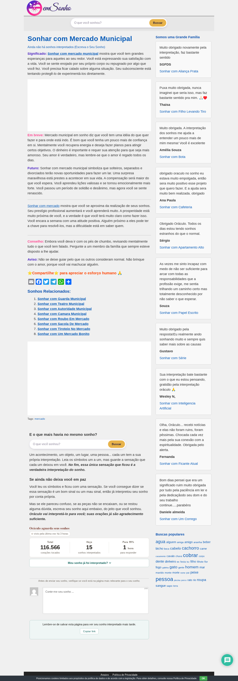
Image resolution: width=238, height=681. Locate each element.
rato (189, 580)
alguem (171, 542)
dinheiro (170, 561)
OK (203, 678)
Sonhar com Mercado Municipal (80, 39)
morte (175, 572)
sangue (161, 585)
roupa (201, 580)
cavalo (171, 556)
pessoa (164, 579)
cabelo (175, 548)
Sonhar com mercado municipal (73, 53)
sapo (169, 585)
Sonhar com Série (173, 358)
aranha (198, 542)
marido (160, 572)
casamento (161, 556)
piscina (177, 580)
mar (202, 567)
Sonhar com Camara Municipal (62, 314)
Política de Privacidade (124, 674)
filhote (200, 561)
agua (160, 541)
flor (206, 561)
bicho (159, 548)
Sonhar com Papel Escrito (179, 313)
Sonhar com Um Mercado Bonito (63, 334)
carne (203, 548)
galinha (165, 567)
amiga (180, 542)
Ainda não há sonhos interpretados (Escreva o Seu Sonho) (66, 47)
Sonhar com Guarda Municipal (62, 299)
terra (175, 586)
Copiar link (89, 631)
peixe (194, 572)
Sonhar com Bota (172, 157)
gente (181, 567)
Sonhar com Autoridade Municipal (65, 309)
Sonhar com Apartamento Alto (182, 247)
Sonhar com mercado (44, 206)
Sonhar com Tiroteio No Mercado (64, 329)
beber (206, 542)
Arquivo (105, 674)
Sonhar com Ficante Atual (179, 464)
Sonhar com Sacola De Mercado (63, 324)
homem (192, 567)
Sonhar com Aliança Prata (179, 71)
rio (194, 580)
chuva (179, 556)
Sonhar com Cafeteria (176, 207)
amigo (188, 542)
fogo (158, 567)
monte (168, 572)
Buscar (158, 22)
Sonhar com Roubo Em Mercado (63, 319)
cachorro (190, 548)
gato (173, 567)
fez (188, 562)
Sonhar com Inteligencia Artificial (177, 405)
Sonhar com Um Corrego (178, 519)
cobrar (190, 555)
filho (193, 561)
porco (183, 580)
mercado (40, 418)
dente (160, 561)
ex (178, 562)
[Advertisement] (89, 105)
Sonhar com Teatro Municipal (61, 304)
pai (187, 572)
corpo (202, 556)
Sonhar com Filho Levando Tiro (183, 111)
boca (166, 548)
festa (183, 561)
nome (182, 573)
